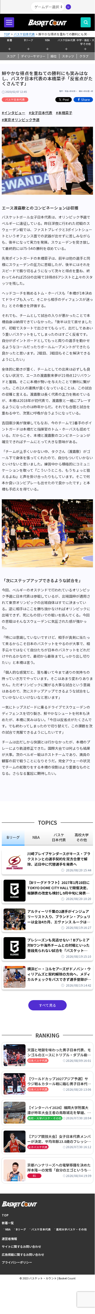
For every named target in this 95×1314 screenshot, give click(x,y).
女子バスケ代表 (38, 1147)
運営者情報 (9, 1238)
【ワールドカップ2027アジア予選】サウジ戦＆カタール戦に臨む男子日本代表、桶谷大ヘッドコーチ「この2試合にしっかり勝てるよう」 (58, 1081)
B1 (34, 1176)
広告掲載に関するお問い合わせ (23, 1254)
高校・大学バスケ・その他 (44, 1118)
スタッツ (68, 56)
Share (85, 99)
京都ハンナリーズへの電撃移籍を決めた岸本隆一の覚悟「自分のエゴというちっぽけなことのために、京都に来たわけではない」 (59, 1167)
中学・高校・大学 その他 (85, 41)
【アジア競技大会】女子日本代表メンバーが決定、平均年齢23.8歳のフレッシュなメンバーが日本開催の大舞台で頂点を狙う (59, 1139)
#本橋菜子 (64, 112)
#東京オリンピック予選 (20, 119)
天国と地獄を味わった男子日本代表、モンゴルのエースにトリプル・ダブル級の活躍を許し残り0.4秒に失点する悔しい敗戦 (59, 1052)
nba (36, 837)
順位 (54, 56)
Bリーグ (28, 40)
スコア (11, 56)
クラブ (83, 56)
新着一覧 (8, 1223)
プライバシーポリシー (17, 1262)
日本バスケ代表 (38, 1060)
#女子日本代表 (40, 112)
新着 (9, 40)
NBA (47, 40)
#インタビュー (13, 112)
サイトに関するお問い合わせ (21, 1246)
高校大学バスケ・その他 (71, 1229)
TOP (5, 1215)
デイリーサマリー (33, 56)
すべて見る (47, 1005)
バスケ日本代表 (66, 40)
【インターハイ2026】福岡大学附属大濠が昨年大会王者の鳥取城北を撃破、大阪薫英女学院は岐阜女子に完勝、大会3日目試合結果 (59, 1110)
